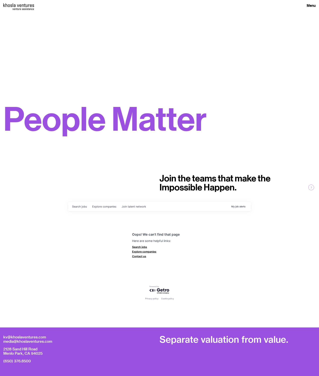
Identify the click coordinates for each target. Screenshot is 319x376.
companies (104, 206)
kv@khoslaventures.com (24, 337)
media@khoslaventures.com (27, 341)
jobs (79, 206)
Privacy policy (152, 298)
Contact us (139, 256)
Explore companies (144, 251)
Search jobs (139, 247)
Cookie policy (167, 298)
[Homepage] (18, 5)
